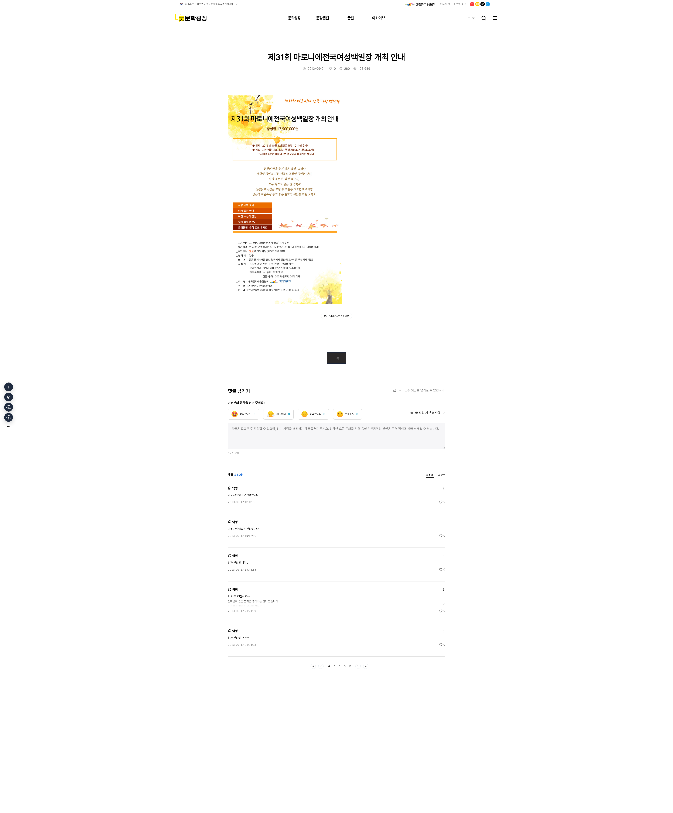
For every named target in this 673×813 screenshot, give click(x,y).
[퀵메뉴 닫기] (8, 426)
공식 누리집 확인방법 (237, 4)
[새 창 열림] (8, 407)
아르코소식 (459, 4)
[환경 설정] (8, 397)
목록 (336, 358)
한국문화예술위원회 (420, 4)
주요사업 (443, 4)
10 (350, 666)
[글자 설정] (8, 387)
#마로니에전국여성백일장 (336, 316)
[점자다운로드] (8, 417)
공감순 (441, 475)
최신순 (430, 475)
